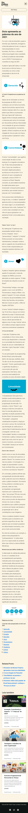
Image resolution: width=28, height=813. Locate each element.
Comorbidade (8, 632)
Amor (5, 639)
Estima (6, 649)
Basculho (6, 637)
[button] (25, 3)
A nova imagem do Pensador (13, 673)
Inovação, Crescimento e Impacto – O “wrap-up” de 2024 (13, 711)
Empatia (6, 634)
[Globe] (18, 810)
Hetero (6, 652)
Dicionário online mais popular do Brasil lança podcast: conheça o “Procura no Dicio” (14, 683)
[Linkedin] (10, 810)
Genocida (6, 629)
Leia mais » (6, 722)
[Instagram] (14, 810)
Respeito (6, 644)
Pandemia (7, 647)
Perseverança (8, 642)
